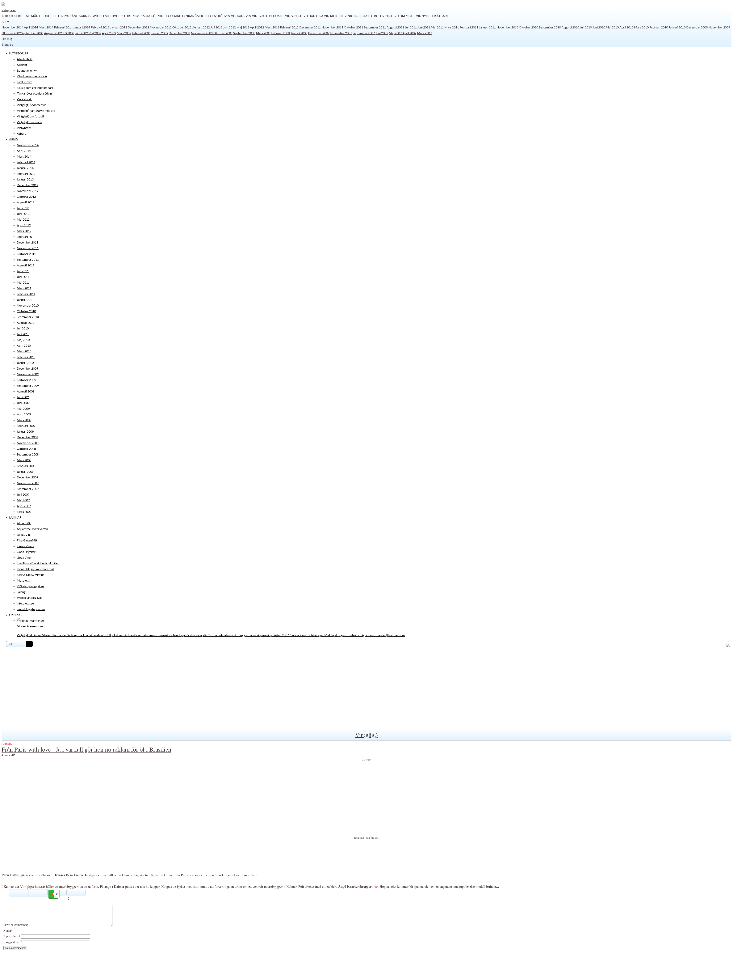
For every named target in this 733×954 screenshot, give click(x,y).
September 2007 (364, 33)
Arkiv (5, 21)
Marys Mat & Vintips (30, 574)
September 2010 (550, 27)
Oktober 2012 (181, 27)
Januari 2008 (299, 33)
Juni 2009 (81, 33)
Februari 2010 (658, 27)
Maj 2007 (395, 33)
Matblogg (23, 580)
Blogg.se (7, 44)
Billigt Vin (23, 534)
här (376, 886)
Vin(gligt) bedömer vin (271, 16)
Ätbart (443, 16)
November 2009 (719, 27)
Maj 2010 (612, 27)
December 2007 (318, 33)
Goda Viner (24, 557)
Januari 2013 (118, 27)
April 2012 (257, 27)
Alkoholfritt (13, 16)
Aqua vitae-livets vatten (32, 529)
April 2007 (409, 33)
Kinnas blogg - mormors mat (35, 569)
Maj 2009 (94, 33)
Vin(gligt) (366, 734)
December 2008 (179, 33)
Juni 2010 (599, 27)
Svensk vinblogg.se (29, 597)
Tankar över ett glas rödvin (206, 16)
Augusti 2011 (395, 27)
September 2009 (32, 33)
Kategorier (9, 10)
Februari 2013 (100, 27)
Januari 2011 (487, 27)
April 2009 (109, 33)
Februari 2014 (63, 27)
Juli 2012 (216, 27)
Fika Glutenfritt (27, 540)
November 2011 (332, 27)
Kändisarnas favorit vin (90, 16)
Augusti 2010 (570, 27)
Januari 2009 (159, 33)
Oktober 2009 (11, 33)
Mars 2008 (263, 33)
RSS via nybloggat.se (30, 586)
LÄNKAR (15, 517)
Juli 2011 (411, 27)
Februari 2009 (141, 33)
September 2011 (375, 27)
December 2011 (310, 27)
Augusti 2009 (53, 33)
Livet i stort (121, 16)
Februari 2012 (289, 27)
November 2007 (341, 33)
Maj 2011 (437, 27)
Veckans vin (241, 16)
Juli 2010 (586, 27)
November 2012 (161, 27)
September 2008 (244, 33)
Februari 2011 (469, 27)
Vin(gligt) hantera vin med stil (317, 16)
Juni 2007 (381, 33)
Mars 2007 (424, 33)
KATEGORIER (18, 53)
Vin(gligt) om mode (398, 16)
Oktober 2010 (528, 27)
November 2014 (12, 27)
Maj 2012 (243, 27)
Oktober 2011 (353, 27)
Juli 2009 (68, 33)
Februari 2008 (280, 33)
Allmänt (33, 16)
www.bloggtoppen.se (31, 609)
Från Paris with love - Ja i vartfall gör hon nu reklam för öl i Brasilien (86, 749)
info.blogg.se (25, 603)
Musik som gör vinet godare (157, 16)
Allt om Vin (24, 523)
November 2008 (202, 33)
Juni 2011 (423, 27)
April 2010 (626, 27)
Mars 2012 (272, 27)
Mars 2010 (641, 27)
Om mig (7, 38)
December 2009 (697, 27)
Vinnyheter (426, 16)
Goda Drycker (26, 551)
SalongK (22, 592)
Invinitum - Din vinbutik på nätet (38, 563)
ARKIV (13, 139)
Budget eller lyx (55, 16)
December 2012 (138, 27)
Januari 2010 (677, 27)
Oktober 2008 (222, 33)
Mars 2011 (451, 27)
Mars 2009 (124, 33)
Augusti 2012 (201, 27)
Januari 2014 (81, 27)
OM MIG (15, 615)
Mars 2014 (46, 27)
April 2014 (31, 27)
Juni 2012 (229, 27)
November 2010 (507, 27)
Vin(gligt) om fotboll (363, 16)
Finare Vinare (25, 546)
